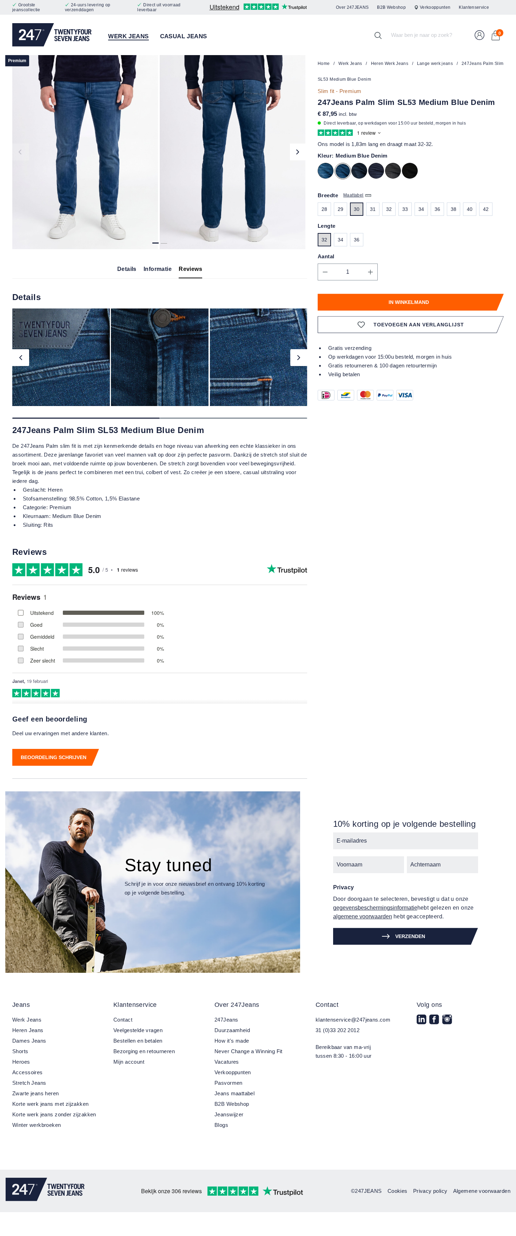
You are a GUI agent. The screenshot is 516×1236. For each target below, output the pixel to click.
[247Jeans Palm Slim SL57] (378, 172)
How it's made (231, 1041)
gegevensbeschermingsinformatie (375, 908)
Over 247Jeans (236, 1004)
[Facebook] (435, 1024)
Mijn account (128, 1062)
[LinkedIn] (422, 1024)
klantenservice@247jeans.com (353, 1020)
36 (438, 209)
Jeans (21, 1004)
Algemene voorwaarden (481, 1191)
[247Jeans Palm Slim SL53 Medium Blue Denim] (85, 152)
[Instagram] (448, 1024)
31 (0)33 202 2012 (337, 1030)
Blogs (221, 1125)
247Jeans (226, 1020)
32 (389, 209)
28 (325, 209)
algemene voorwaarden (362, 916)
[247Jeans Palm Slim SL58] (394, 172)
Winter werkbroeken (36, 1125)
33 (405, 209)
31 (373, 209)
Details (127, 269)
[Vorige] (20, 152)
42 (486, 209)
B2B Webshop (391, 7)
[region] (159, 152)
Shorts (20, 1051)
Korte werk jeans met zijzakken (50, 1104)
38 (454, 209)
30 (357, 209)
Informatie (158, 269)
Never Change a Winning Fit (248, 1051)
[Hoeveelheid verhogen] (370, 272)
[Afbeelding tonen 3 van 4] (164, 240)
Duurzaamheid (232, 1030)
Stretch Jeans (29, 1083)
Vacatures (226, 1062)
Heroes (21, 1062)
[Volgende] (298, 152)
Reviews (190, 269)
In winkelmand (409, 302)
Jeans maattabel (234, 1093)
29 (341, 209)
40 (470, 209)
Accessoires (27, 1072)
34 (421, 209)
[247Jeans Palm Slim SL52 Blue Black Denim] (361, 172)
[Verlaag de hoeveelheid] (325, 272)
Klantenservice (474, 7)
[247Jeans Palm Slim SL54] (327, 172)
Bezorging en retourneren (144, 1051)
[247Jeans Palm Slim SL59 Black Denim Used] (411, 172)
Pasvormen (228, 1083)
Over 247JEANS (352, 7)
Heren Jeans (28, 1030)
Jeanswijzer (229, 1114)
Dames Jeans (29, 1041)
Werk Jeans (26, 1020)
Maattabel (353, 195)
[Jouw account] (479, 35)
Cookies (398, 1191)
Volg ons (429, 1004)
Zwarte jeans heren (35, 1093)
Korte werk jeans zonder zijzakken (54, 1114)
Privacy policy (430, 1191)
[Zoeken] (378, 35)
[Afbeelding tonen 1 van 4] (155, 240)
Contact (122, 1020)
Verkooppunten (435, 7)
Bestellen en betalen (137, 1041)
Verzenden (410, 936)
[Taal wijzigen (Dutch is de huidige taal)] (500, 7)
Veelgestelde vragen (138, 1030)
